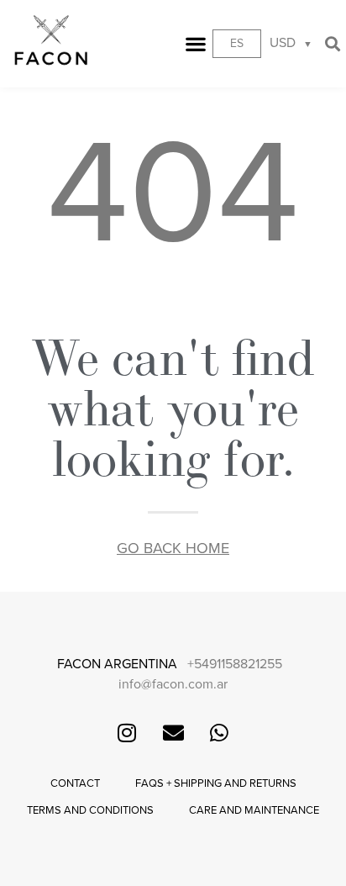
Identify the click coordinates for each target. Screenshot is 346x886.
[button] (196, 44)
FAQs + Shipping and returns (215, 783)
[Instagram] (127, 732)
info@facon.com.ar (173, 684)
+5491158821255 (234, 664)
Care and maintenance (254, 810)
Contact (75, 783)
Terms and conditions (90, 810)
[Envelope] (173, 732)
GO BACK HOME (173, 548)
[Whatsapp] (219, 732)
